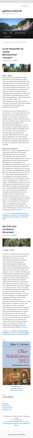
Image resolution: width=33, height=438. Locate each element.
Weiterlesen (20, 210)
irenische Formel (24, 215)
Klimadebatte (5, 215)
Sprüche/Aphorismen (20, 33)
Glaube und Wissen (23, 213)
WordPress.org (6, 410)
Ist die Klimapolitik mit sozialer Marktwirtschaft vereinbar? (12, 53)
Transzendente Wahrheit (22, 334)
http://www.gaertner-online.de (10, 423)
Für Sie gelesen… (7, 36)
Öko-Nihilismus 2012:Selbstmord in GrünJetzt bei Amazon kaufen (16, 388)
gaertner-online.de (12, 10)
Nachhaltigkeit (16, 217)
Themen (5, 33)
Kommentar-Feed (7, 408)
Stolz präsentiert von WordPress (16, 434)
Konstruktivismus (7, 217)
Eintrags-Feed (6, 406)
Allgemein (14, 213)
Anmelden (5, 404)
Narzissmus (12, 334)
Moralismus (5, 334)
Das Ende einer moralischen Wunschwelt (9, 229)
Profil (11, 33)
